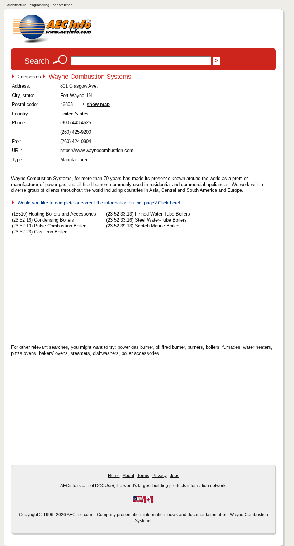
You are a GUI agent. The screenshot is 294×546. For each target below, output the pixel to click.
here (174, 202)
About (128, 475)
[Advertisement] (72, 287)
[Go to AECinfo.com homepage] (52, 42)
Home (114, 475)
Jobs (174, 475)
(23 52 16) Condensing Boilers (43, 220)
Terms (143, 475)
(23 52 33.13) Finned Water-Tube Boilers (148, 214)
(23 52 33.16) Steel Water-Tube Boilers (146, 220)
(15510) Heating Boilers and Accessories (54, 214)
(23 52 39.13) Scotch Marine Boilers (143, 225)
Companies (29, 76)
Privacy (159, 475)
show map (98, 104)
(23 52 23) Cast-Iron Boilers (40, 232)
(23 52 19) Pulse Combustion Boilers (50, 225)
